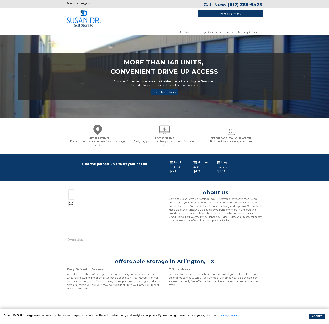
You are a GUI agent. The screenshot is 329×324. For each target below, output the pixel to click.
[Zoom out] (71, 197)
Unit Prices (186, 32)
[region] (113, 215)
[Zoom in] (71, 192)
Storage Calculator (209, 32)
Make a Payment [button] (230, 13)
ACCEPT (317, 316)
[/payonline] (164, 133)
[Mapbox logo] (75, 240)
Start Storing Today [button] (164, 92)
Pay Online (251, 32)
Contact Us (232, 32)
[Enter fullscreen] (71, 203)
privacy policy (228, 315)
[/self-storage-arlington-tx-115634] (97, 133)
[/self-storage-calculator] (231, 133)
